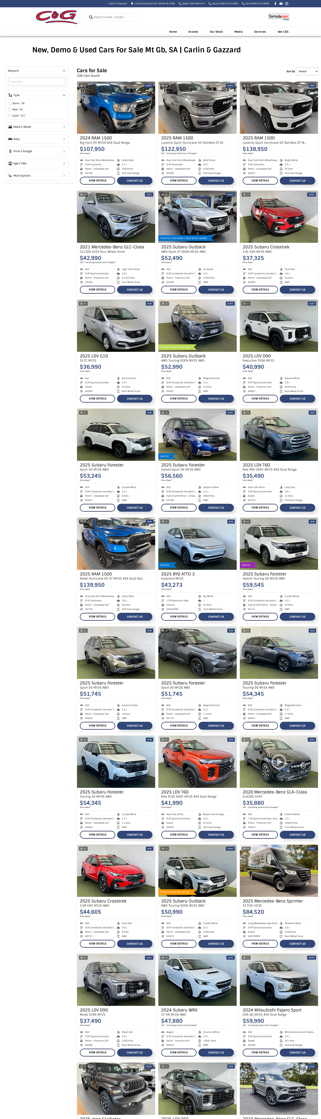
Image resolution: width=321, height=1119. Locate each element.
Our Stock (216, 31)
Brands (193, 31)
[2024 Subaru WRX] (197, 980)
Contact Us (135, 180)
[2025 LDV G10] (116, 326)
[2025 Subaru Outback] (197, 217)
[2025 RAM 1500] (197, 108)
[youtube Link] (281, 3)
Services (260, 31)
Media (238, 31)
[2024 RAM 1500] (116, 108)
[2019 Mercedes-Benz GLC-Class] (279, 1089)
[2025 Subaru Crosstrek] (279, 217)
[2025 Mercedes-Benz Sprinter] (279, 871)
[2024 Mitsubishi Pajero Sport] (279, 980)
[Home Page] (56, 17)
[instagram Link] (286, 3)
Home (173, 31)
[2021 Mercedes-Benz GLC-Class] (116, 217)
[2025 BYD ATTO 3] (197, 544)
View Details (97, 180)
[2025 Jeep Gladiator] (116, 1089)
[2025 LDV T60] (279, 435)
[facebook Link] (275, 3)
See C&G (283, 31)
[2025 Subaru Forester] (116, 435)
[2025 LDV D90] (279, 326)
